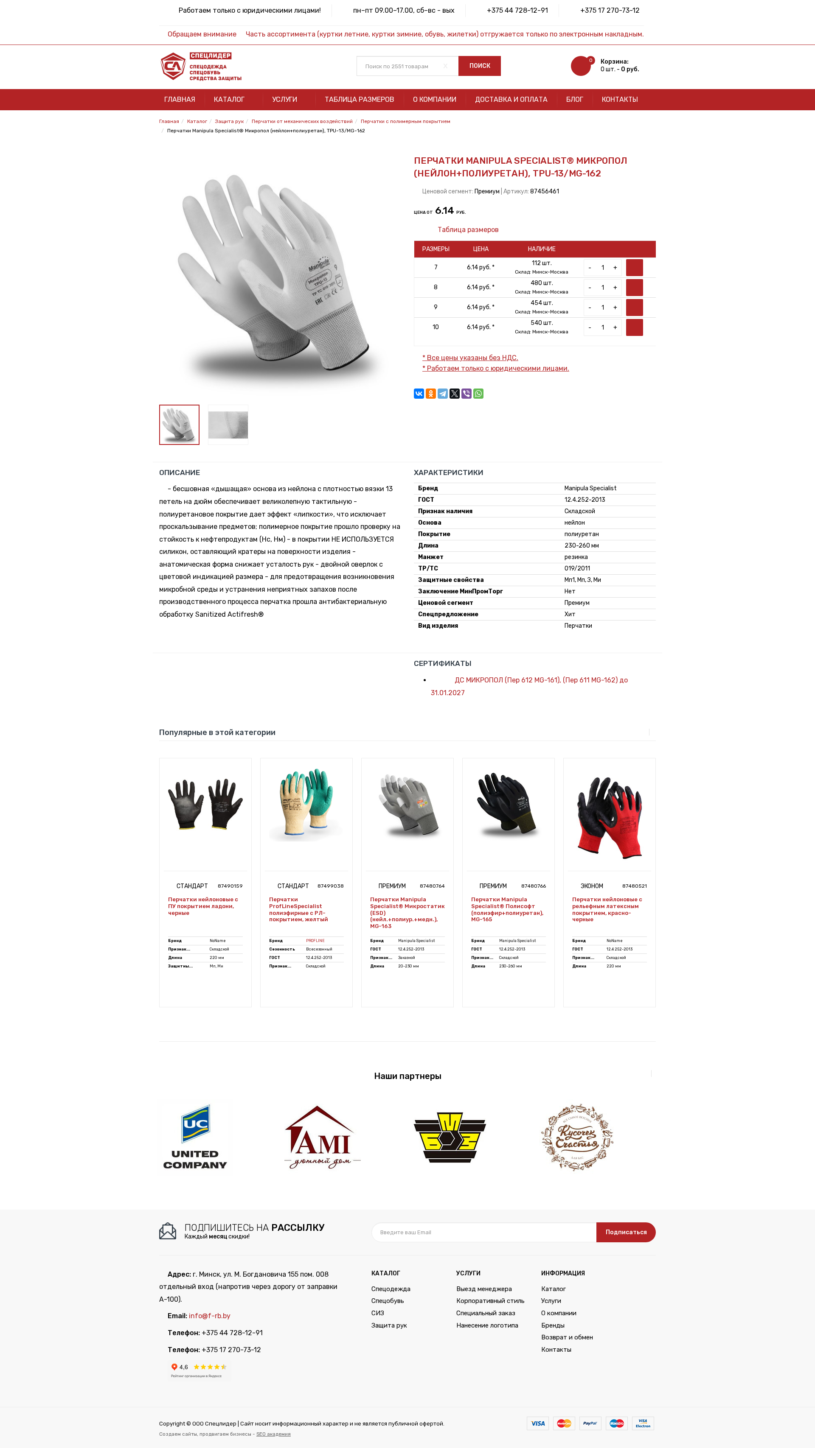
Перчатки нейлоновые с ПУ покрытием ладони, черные (203, 906)
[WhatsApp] (478, 394)
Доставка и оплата (511, 99)
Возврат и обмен (567, 1337)
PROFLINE (315, 941)
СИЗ (377, 1313)
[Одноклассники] (431, 394)
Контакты (620, 99)
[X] (455, 394)
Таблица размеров (359, 99)
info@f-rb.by (209, 1316)
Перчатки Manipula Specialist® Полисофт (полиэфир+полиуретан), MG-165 (507, 909)
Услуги (285, 99)
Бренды (553, 1325)
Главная (179, 99)
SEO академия (273, 1434)
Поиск (479, 66)
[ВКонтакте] (419, 394)
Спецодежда (390, 1289)
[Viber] (466, 394)
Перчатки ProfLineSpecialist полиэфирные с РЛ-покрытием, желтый (298, 909)
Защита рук (389, 1325)
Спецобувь (387, 1301)
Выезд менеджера (484, 1289)
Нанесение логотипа (487, 1325)
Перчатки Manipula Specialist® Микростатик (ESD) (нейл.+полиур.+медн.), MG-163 (407, 912)
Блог (574, 99)
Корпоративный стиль (490, 1301)
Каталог (230, 99)
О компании (434, 99)
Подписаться (626, 1232)
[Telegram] (443, 394)
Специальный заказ (485, 1313)
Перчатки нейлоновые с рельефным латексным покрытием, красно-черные (607, 909)
